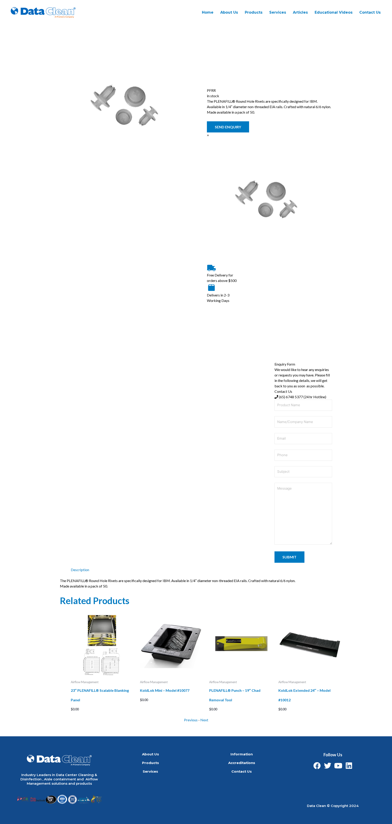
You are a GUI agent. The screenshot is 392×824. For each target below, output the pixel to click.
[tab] (80, 570)
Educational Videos (334, 12)
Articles (300, 12)
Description (80, 570)
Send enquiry (228, 127)
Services (150, 771)
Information (241, 754)
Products (253, 12)
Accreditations (241, 763)
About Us (229, 12)
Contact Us (370, 12)
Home (207, 12)
